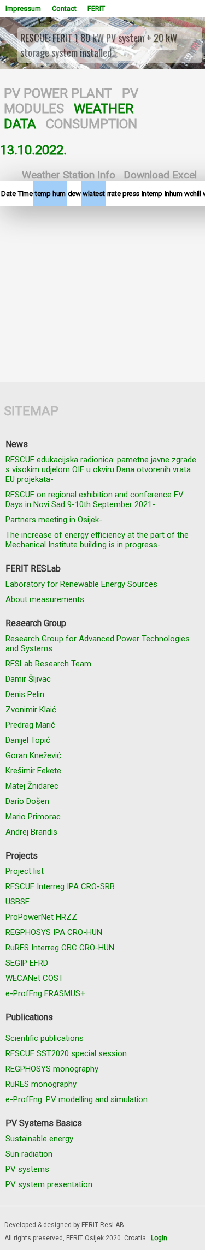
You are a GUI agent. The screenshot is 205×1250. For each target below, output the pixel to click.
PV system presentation (48, 1184)
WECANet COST (34, 978)
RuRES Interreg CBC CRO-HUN (59, 948)
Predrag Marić (30, 725)
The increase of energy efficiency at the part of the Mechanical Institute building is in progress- (97, 540)
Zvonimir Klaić (30, 710)
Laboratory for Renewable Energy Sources (81, 584)
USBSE (17, 902)
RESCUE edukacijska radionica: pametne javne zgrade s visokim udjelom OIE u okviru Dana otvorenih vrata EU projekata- (100, 469)
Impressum (23, 8)
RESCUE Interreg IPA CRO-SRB (60, 886)
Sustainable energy (39, 1139)
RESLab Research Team (48, 664)
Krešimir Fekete (33, 771)
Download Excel (160, 175)
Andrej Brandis (31, 832)
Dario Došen (27, 801)
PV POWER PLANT (58, 93)
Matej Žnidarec (31, 786)
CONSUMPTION (91, 124)
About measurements (44, 599)
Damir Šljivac (28, 679)
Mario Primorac (33, 817)
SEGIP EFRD (26, 963)
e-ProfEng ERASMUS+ (45, 993)
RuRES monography (41, 1084)
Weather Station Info (68, 175)
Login (159, 1238)
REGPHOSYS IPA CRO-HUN (53, 932)
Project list (24, 871)
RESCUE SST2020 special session (66, 1053)
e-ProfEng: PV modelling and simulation (76, 1099)
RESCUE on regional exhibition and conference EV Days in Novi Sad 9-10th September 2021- (94, 499)
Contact (64, 8)
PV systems (27, 1169)
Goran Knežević (33, 755)
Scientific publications (44, 1038)
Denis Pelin (24, 694)
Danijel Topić (27, 740)
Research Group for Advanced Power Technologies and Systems (97, 643)
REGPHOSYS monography (51, 1069)
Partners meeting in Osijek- (53, 520)
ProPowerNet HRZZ (41, 917)
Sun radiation (28, 1154)
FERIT (96, 8)
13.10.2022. (33, 150)
